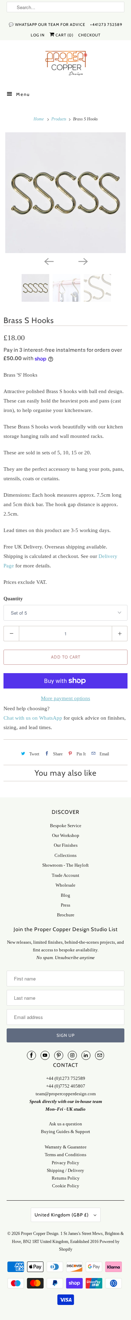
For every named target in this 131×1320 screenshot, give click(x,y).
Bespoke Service (65, 825)
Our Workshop (65, 835)
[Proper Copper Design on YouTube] (45, 1055)
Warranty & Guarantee (66, 1147)
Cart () (63, 35)
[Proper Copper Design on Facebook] (31, 1055)
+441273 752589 (106, 24)
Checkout (89, 35)
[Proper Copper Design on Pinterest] (58, 1055)
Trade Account (65, 875)
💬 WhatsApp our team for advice (47, 24)
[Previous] (48, 260)
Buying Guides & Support (65, 1131)
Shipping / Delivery (65, 1170)
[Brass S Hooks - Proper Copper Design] (65, 192)
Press (65, 905)
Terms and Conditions (65, 1154)
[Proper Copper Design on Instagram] (72, 1055)
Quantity (13, 598)
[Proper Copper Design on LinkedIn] (85, 1055)
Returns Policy (66, 1178)
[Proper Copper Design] (65, 64)
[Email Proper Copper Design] (99, 1055)
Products (59, 119)
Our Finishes (66, 845)
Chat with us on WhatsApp (32, 718)
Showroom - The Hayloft (65, 865)
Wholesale (65, 885)
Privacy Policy (65, 1162)
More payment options (65, 698)
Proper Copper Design (39, 1233)
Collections (65, 855)
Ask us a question (65, 1123)
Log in (38, 35)
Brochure (65, 914)
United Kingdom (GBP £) (62, 1214)
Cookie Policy (65, 1185)
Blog (65, 895)
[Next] (82, 260)
